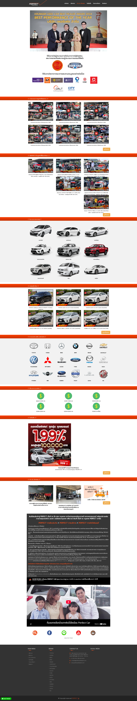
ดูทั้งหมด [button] (106, 149)
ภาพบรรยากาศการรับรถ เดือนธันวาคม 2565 (96, 145)
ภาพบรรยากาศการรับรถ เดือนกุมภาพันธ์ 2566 (41, 145)
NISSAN (51, 662)
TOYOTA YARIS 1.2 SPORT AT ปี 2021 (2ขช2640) (68, 328)
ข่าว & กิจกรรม (81, 3)
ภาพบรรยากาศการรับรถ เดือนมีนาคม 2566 (96, 122)
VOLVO (51, 686)
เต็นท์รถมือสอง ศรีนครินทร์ (42, 574)
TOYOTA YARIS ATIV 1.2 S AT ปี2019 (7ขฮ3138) (41, 328)
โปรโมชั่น (89, 3)
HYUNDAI (52, 679)
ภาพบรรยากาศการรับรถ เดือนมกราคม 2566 (68, 145)
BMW (51, 659)
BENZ (51, 657)
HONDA (51, 655)
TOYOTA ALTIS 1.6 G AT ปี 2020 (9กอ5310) (68, 307)
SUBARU (52, 684)
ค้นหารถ (73, 3)
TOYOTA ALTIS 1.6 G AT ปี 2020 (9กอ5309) (96, 307)
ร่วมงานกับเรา (96, 3)
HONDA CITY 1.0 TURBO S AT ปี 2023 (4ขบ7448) (96, 328)
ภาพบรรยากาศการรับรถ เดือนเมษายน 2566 (68, 122)
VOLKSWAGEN (53, 666)
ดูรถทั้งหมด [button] (106, 332)
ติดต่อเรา (104, 3)
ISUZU (51, 677)
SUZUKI (51, 670)
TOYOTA (52, 653)
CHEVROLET (53, 664)
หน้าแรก (67, 3)
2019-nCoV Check (68, 638)
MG (50, 690)
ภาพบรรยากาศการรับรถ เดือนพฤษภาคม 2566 (41, 122)
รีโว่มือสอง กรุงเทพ (62, 561)
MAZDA (51, 675)
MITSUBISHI (52, 668)
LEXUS (51, 688)
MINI (51, 681)
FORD (51, 673)
